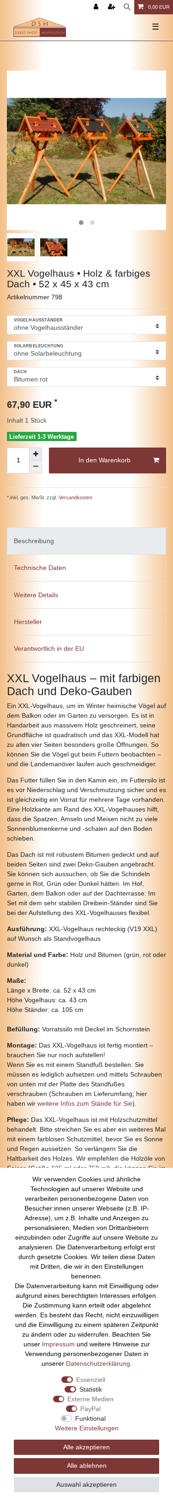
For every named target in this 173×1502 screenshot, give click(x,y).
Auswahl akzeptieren (86, 1484)
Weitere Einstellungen (87, 1428)
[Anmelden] (96, 7)
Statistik (90, 1389)
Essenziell (90, 1379)
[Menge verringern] (35, 466)
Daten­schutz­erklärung (98, 1363)
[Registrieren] (112, 7)
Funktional (90, 1418)
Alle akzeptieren (86, 1447)
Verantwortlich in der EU (49, 648)
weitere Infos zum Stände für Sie (84, 1103)
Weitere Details (36, 595)
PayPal (90, 1408)
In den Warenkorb (104, 460)
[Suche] (127, 7)
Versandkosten (74, 497)
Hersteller (28, 621)
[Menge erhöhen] (35, 454)
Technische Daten (40, 567)
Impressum (58, 1344)
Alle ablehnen (87, 1465)
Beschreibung (34, 541)
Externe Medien (90, 1399)
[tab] (86, 541)
